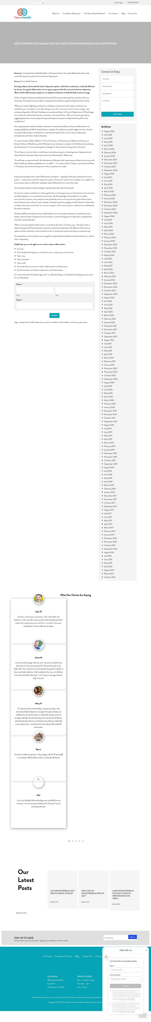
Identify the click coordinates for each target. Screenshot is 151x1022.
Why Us (55, 13)
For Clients (113, 13)
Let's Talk (117, 114)
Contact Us (132, 13)
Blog (123, 13)
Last (56, 295)
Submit (54, 315)
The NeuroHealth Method (94, 13)
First (18, 295)
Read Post (54, 902)
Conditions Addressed (71, 13)
